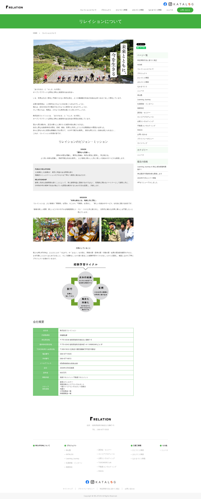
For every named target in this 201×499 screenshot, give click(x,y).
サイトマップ (142, 143)
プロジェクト (106, 10)
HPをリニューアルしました (147, 182)
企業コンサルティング (145, 121)
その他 (164, 445)
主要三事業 (137, 445)
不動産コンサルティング (146, 126)
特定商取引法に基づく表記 (147, 60)
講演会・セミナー (143, 113)
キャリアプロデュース (145, 117)
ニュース (169, 10)
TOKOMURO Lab (104, 462)
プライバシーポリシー (145, 139)
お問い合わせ (185, 10)
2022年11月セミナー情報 (146, 178)
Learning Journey (144, 99)
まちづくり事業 (138, 10)
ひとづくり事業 (121, 10)
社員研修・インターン (145, 104)
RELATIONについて (42, 445)
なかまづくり (142, 86)
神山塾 (139, 95)
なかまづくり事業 (155, 10)
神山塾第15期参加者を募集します (149, 174)
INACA (139, 130)
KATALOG (69, 454)
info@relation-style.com (69, 363)
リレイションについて (88, 10)
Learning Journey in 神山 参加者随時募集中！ (151, 168)
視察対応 (140, 108)
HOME (35, 33)
